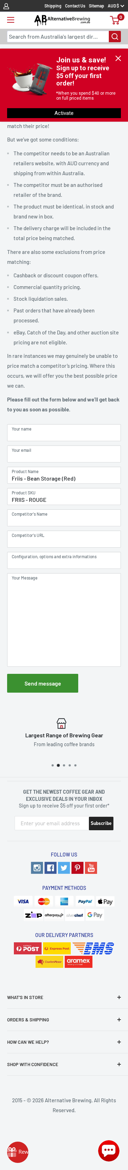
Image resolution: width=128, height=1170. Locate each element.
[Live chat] (108, 1150)
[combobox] (64, 36)
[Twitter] (64, 868)
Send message (43, 683)
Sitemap (96, 5)
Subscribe (101, 823)
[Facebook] (50, 868)
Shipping (53, 5)
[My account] (6, 5)
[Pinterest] (77, 868)
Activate (64, 113)
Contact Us (75, 5)
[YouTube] (91, 868)
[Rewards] (17, 1152)
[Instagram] (37, 868)
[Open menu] (10, 20)
